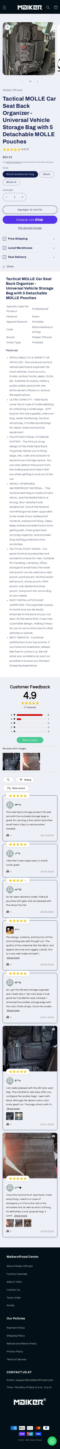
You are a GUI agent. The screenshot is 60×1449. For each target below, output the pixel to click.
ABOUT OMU (14, 1282)
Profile (10, 1305)
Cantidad (8, 190)
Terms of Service (16, 1359)
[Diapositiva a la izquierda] (22, 81)
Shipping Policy (16, 1336)
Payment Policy (16, 1328)
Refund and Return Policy (22, 1343)
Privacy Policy (15, 1351)
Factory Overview (17, 1274)
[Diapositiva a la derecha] (37, 81)
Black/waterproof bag (20, 174)
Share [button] (10, 266)
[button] (4, 7)
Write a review (30, 740)
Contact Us (13, 1290)
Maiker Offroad (36, 1440)
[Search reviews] (8, 780)
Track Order (14, 1298)
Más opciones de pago (30, 228)
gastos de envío (13, 162)
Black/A (11, 182)
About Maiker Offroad (20, 1266)
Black (46, 174)
